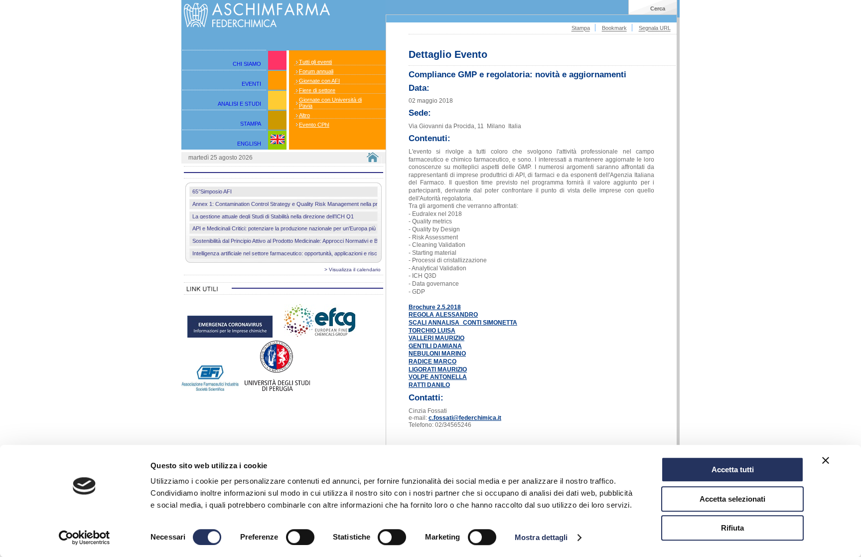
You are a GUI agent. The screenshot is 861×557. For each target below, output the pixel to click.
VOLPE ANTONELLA (438, 376)
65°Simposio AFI (212, 191)
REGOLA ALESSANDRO (443, 314)
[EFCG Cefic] (320, 337)
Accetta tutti (733, 469)
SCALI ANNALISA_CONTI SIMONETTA (463, 322)
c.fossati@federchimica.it (465, 417)
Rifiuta (732, 528)
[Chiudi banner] (825, 460)
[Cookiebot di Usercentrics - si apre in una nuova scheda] (84, 537)
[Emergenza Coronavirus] (230, 337)
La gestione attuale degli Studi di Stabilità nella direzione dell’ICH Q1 (273, 216)
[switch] (300, 537)
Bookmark (614, 28)
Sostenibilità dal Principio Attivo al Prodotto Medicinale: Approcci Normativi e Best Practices (301, 241)
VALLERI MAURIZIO (436, 338)
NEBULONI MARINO (437, 353)
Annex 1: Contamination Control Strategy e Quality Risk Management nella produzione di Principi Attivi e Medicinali (329, 204)
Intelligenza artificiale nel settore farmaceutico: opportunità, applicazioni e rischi (286, 253)
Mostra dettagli (541, 537)
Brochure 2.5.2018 (435, 307)
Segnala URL (655, 28)
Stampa (581, 28)
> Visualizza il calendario (352, 269)
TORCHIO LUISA (432, 330)
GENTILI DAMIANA (435, 346)
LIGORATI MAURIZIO (438, 369)
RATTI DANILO (429, 384)
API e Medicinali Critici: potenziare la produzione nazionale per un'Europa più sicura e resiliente (306, 228)
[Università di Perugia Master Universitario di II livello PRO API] (277, 388)
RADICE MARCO (432, 361)
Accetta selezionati (732, 499)
